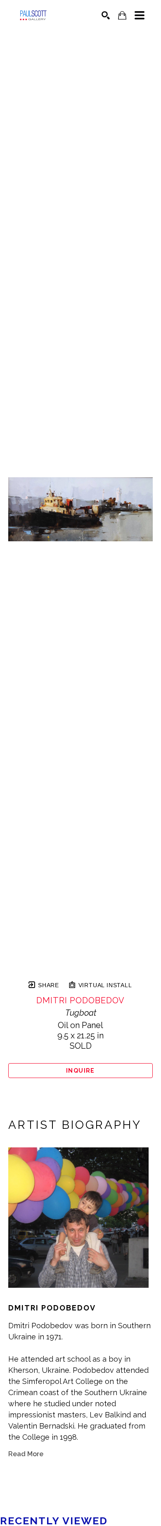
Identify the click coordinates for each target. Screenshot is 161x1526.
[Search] (106, 15)
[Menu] (139, 15)
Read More (25, 1454)
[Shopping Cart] (122, 15)
